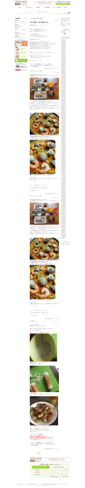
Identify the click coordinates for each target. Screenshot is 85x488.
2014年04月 (63, 209)
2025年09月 (63, 52)
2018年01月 (63, 171)
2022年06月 (63, 103)
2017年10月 (63, 175)
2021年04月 (63, 121)
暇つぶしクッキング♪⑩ (36, 71)
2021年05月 (63, 120)
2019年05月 (63, 151)
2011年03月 (63, 235)
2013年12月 (63, 214)
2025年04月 (63, 59)
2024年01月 (63, 78)
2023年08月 (63, 85)
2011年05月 (63, 232)
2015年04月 (63, 201)
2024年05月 (63, 73)
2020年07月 (63, 133)
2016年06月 (63, 192)
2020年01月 (63, 140)
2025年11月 (63, 50)
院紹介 (22, 484)
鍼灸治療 (47, 484)
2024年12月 (63, 64)
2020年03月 (63, 138)
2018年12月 (63, 157)
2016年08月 (63, 190)
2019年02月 (63, 155)
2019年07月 (63, 148)
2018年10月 (63, 160)
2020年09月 (63, 130)
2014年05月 (63, 208)
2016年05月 (63, 193)
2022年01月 (63, 109)
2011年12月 (63, 225)
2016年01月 (63, 196)
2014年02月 (63, 212)
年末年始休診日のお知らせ (20, 33)
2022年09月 (63, 99)
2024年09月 (63, 68)
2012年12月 (63, 222)
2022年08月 (63, 100)
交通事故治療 (52, 484)
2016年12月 (63, 184)
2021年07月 (63, 117)
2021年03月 (63, 122)
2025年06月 (63, 56)
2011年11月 (63, 226)
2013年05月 (63, 219)
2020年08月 (63, 131)
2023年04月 (63, 90)
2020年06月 (63, 134)
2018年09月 (63, 161)
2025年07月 (63, 55)
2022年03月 (63, 107)
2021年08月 (63, 116)
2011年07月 (63, 230)
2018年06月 (63, 165)
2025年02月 (63, 61)
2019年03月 (63, 153)
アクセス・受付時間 (56, 7)
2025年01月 (63, 63)
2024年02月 (63, 77)
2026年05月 (63, 42)
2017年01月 (63, 183)
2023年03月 (63, 91)
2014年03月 (63, 210)
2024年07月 (63, 70)
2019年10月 (63, 144)
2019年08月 (63, 147)
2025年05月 (63, 57)
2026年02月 (63, 46)
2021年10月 (63, 113)
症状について (36, 484)
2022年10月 (63, 98)
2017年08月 (63, 178)
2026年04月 (63, 43)
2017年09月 (63, 177)
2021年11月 (63, 112)
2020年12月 (63, 126)
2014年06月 (63, 206)
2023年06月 (63, 87)
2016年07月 (63, 191)
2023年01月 (63, 94)
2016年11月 (63, 186)
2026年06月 (63, 41)
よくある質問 (42, 484)
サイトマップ (65, 484)
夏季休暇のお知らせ (18, 26)
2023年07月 (63, 86)
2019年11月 (63, 143)
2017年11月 (63, 174)
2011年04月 (63, 234)
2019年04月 (63, 152)
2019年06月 (63, 149)
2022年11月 (63, 96)
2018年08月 (63, 162)
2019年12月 (63, 142)
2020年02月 (63, 139)
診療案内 (31, 484)
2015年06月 (63, 199)
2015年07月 (63, 197)
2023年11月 (63, 81)
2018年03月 (63, 169)
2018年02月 (63, 170)
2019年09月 (63, 146)
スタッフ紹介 (26, 484)
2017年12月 (63, 173)
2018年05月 (63, 166)
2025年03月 (63, 60)
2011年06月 (63, 231)
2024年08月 (63, 69)
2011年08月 (63, 228)
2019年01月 (63, 156)
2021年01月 (63, 125)
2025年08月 (63, 54)
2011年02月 (63, 236)
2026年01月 (63, 47)
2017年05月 (63, 182)
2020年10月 (63, 129)
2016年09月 (63, 188)
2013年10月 (63, 217)
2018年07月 (63, 164)
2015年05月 (63, 200)
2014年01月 (63, 213)
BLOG (65, 7)
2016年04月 (63, 195)
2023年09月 (63, 83)
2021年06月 (63, 118)
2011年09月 (63, 227)
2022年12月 (63, 95)
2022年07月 (63, 101)
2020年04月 (63, 136)
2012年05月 (63, 223)
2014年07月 (63, 205)
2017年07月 (63, 179)
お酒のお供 (33, 321)
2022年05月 (63, 104)
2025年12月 (63, 48)
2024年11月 (63, 65)
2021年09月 (63, 114)
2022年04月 (63, 105)
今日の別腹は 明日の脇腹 (36, 18)
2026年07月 (63, 39)
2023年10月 (63, 82)
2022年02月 (63, 108)
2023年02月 (63, 92)
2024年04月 (63, 74)
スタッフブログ (59, 484)
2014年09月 (63, 204)
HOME (19, 7)
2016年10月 (63, 187)
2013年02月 (63, 221)
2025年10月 (63, 51)
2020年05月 (63, 135)
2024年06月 (63, 72)
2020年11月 (63, 127)
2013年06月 (63, 218)
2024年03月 (63, 76)
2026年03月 (63, 44)
